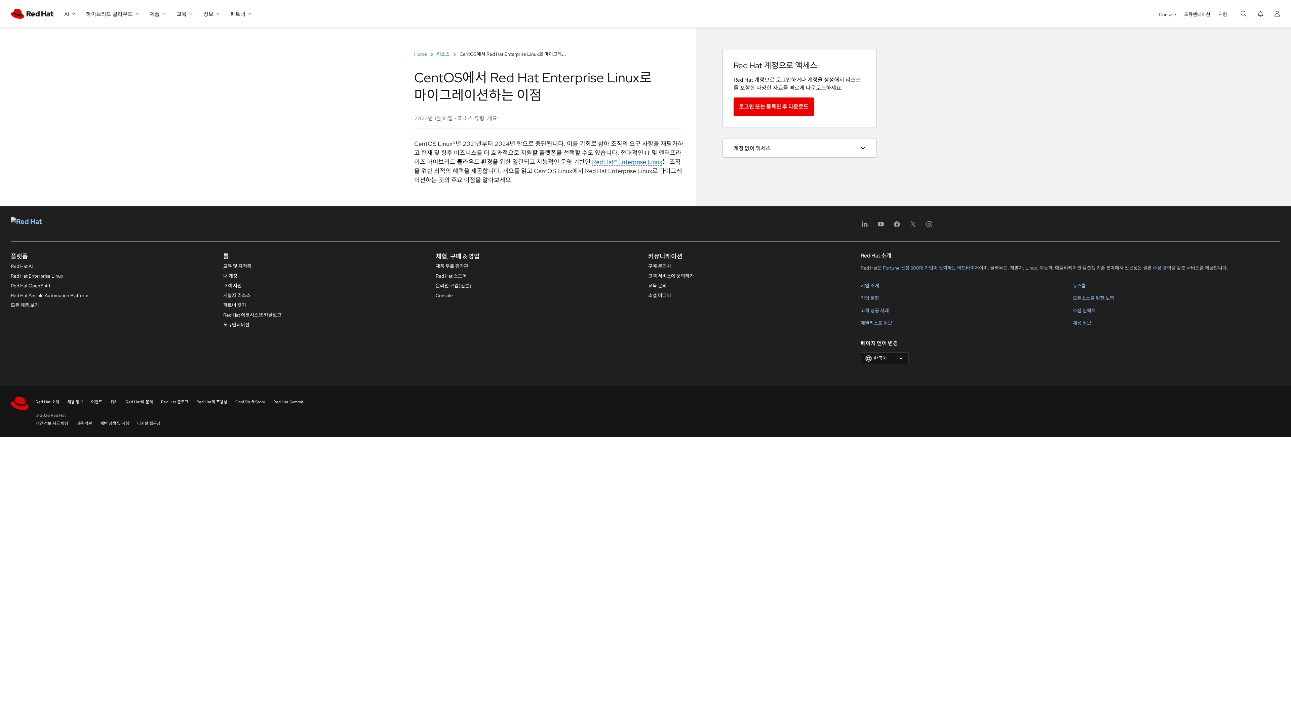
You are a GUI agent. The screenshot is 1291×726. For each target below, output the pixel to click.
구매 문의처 (659, 266)
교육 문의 (657, 286)
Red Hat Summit (288, 402)
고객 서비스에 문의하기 (671, 276)
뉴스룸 (1079, 286)
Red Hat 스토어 (451, 276)
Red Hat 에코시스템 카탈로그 (252, 315)
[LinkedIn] (865, 226)
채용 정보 (1082, 323)
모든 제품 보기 (25, 305)
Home (421, 54)
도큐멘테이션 (1197, 14)
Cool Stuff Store (250, 402)
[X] (913, 226)
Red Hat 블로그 (174, 402)
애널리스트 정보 (876, 323)
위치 (114, 402)
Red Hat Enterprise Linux (37, 276)
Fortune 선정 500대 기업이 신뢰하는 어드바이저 (931, 268)
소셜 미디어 (659, 295)
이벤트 (96, 402)
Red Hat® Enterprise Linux (627, 162)
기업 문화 (870, 298)
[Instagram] (929, 226)
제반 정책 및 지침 (114, 423)
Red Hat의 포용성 (211, 402)
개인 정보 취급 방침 (52, 423)
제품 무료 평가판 (452, 266)
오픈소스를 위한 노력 (1093, 298)
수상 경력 (1162, 268)
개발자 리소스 (236, 295)
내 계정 (230, 276)
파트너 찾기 (234, 305)
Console (1167, 14)
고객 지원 (232, 286)
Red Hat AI (22, 266)
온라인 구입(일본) (453, 286)
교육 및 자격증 (237, 266)
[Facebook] (897, 226)
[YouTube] (881, 226)
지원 (1222, 14)
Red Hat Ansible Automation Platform (49, 295)
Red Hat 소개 (47, 402)
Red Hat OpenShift (30, 286)
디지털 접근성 (148, 423)
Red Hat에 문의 (139, 402)
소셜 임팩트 (1084, 311)
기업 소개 (870, 286)
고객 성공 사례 (875, 311)
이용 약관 (84, 423)
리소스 (443, 54)
